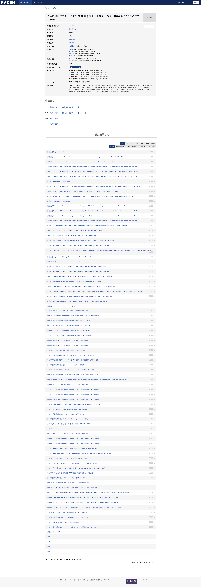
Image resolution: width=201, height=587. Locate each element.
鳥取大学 (71, 42)
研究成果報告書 (67, 107)
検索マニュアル (68, 580)
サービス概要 (58, 580)
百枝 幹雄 (71, 60)
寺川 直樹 (71, 46)
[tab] (101, 135)
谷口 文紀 (71, 53)
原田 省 (71, 49)
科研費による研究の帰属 (103, 580)
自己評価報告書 (67, 113)
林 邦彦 (71, 55)
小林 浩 (71, 58)
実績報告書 (54, 107)
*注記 (53, 71)
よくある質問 (77, 580)
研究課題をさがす (25, 2)
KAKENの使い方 (182, 2)
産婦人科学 (72, 39)
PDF (81, 107)
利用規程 (92, 580)
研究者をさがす (38, 2)
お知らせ (85, 580)
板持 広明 (71, 51)
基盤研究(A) (72, 29)
